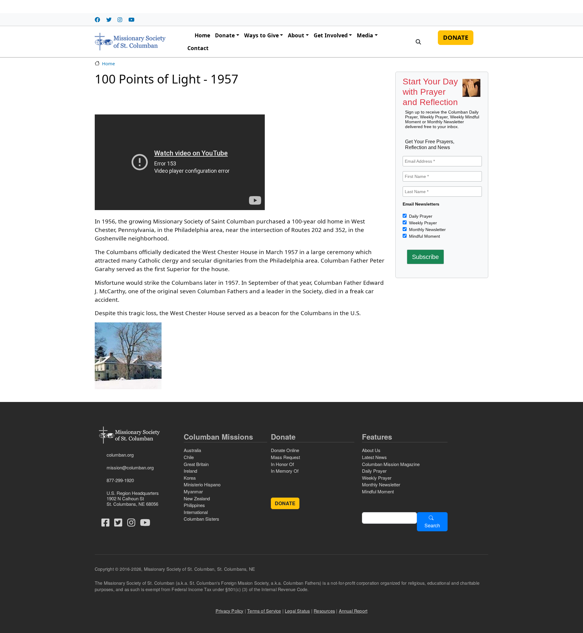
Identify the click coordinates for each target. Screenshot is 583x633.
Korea (190, 478)
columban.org (120, 454)
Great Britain (196, 464)
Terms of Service (264, 610)
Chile (189, 457)
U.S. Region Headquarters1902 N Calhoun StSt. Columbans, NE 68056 (133, 498)
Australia (192, 450)
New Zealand (197, 498)
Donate (225, 35)
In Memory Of (284, 471)
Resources (324, 610)
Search (432, 525)
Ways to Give (261, 35)
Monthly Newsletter (427, 229)
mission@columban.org (130, 467)
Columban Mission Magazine (391, 464)
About (296, 35)
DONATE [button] (285, 503)
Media (365, 35)
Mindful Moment (424, 236)
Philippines (194, 505)
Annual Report (353, 610)
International (196, 512)
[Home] (130, 41)
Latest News (374, 457)
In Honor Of (282, 464)
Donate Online (285, 450)
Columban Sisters (201, 519)
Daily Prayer (420, 216)
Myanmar (193, 491)
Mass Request (285, 457)
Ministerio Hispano (202, 484)
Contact (198, 48)
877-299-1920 (120, 480)
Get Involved (331, 35)
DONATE (455, 37)
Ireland (190, 471)
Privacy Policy (230, 610)
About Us (371, 450)
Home (202, 35)
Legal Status (297, 610)
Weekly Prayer (422, 222)
